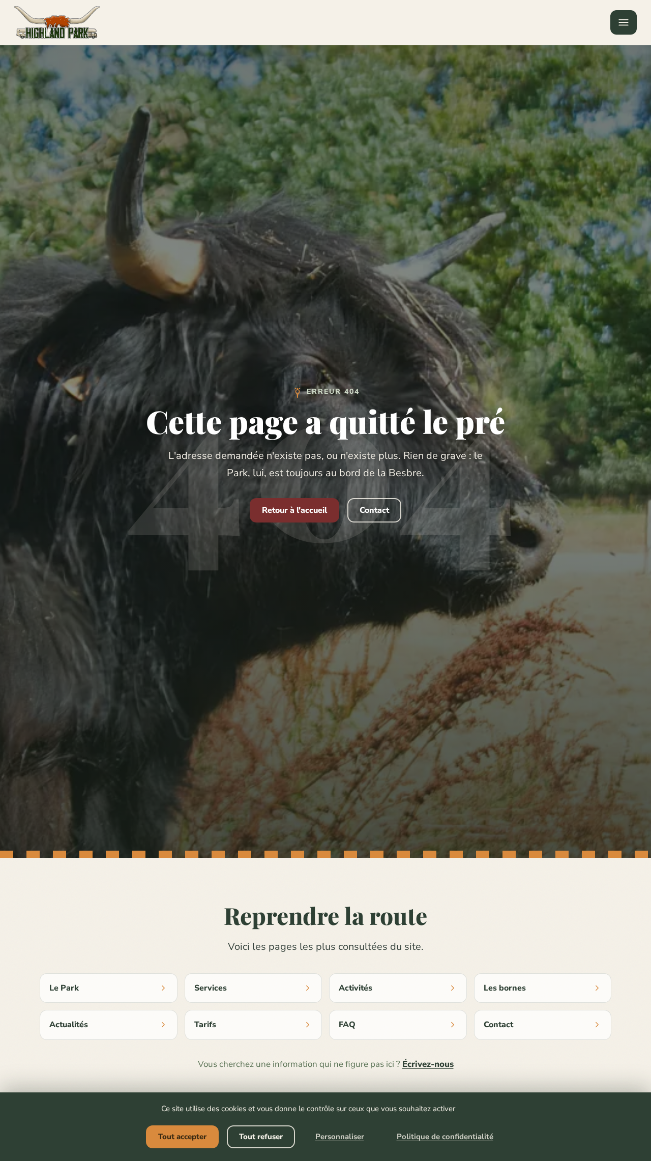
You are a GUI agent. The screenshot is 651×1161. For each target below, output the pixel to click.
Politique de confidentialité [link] (445, 1136)
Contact (374, 510)
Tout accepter (182, 1136)
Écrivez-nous (428, 1064)
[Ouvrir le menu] (623, 22)
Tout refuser (261, 1136)
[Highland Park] (57, 22)
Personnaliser (339, 1136)
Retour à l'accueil (294, 510)
